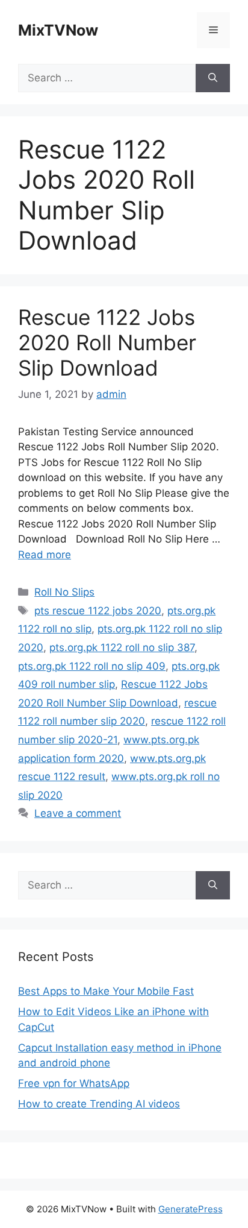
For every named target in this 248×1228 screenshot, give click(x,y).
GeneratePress (190, 1209)
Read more (44, 555)
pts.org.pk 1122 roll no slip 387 (121, 647)
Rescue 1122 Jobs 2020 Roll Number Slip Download (107, 342)
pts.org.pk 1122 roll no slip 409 (92, 666)
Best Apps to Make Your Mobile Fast (106, 991)
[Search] (213, 78)
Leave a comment (77, 813)
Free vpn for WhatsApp (73, 1083)
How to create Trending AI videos (99, 1104)
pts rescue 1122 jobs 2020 (97, 611)
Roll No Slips (64, 592)
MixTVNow (58, 30)
